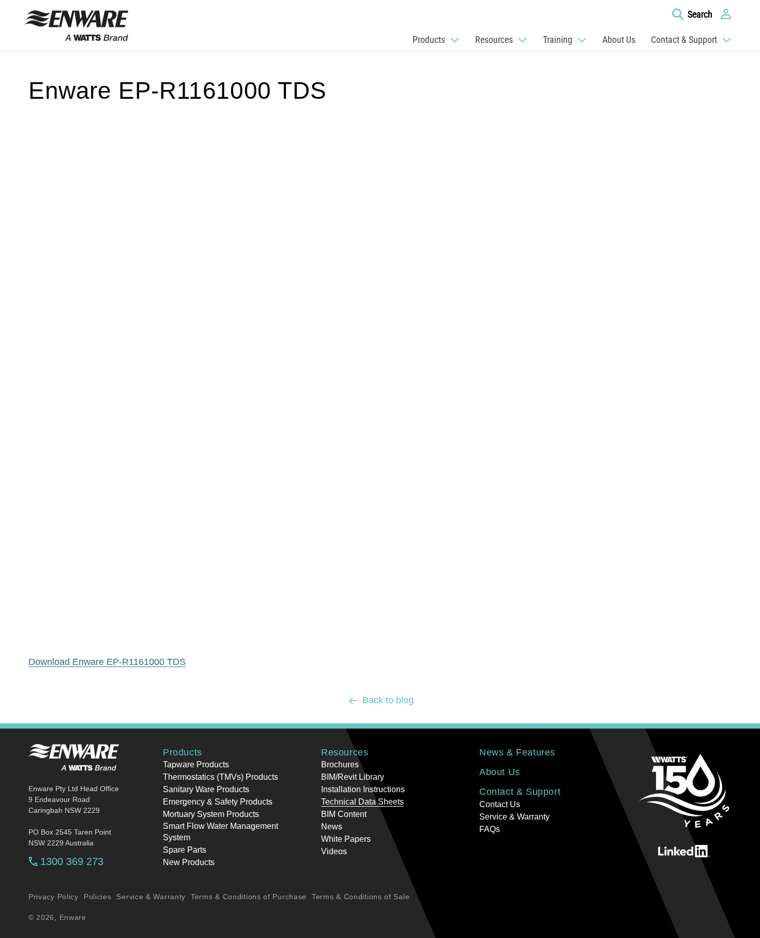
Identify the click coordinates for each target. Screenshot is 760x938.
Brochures (340, 764)
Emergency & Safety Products (217, 801)
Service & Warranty (514, 816)
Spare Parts (184, 849)
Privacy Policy (53, 896)
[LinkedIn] (684, 851)
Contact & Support (519, 791)
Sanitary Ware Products (206, 789)
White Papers (346, 839)
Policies (98, 896)
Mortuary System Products (211, 814)
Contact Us (499, 804)
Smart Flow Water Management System (220, 832)
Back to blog (388, 700)
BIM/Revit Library (352, 777)
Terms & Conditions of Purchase (249, 896)
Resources (344, 752)
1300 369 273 (71, 861)
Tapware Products (196, 764)
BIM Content (344, 814)
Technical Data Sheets (362, 801)
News (331, 826)
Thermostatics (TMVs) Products (220, 777)
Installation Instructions (363, 789)
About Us (499, 772)
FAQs (489, 829)
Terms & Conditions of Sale (360, 896)
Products (182, 752)
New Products (189, 862)
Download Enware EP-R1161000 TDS (107, 662)
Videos (334, 851)
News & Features (517, 752)
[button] (692, 14)
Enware (72, 917)
